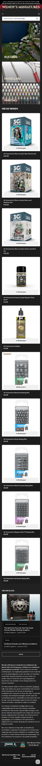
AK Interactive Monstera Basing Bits (16, 384)
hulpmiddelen (14, 708)
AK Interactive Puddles (12, 339)
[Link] (20, 42)
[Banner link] (20, 7)
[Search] (36, 18)
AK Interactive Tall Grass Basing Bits (17, 564)
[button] (3, 14)
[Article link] (20, 599)
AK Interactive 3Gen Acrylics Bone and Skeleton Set (17, 198)
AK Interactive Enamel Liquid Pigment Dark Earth (19, 293)
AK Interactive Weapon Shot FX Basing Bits (19, 519)
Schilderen (5, 675)
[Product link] (20, 135)
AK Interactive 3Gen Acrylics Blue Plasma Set (20, 152)
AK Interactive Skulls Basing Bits (15, 429)
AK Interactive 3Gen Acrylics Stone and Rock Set (20, 245)
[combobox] (20, 18)
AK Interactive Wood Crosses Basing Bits (18, 474)
